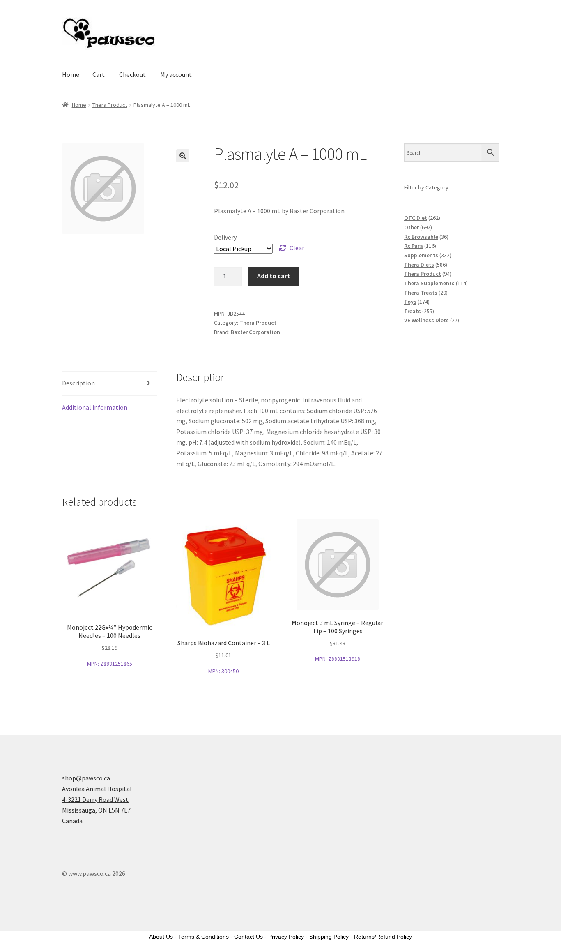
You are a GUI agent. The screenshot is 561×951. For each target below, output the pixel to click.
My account (176, 74)
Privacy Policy (286, 936)
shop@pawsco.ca (86, 778)
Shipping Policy (329, 936)
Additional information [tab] (94, 407)
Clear (297, 248)
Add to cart (273, 276)
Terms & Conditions (203, 936)
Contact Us (248, 936)
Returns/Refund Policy (383, 936)
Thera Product (109, 104)
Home (70, 74)
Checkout (132, 74)
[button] (182, 155)
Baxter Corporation (255, 332)
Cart (98, 74)
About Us (161, 936)
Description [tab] (78, 383)
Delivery (225, 237)
